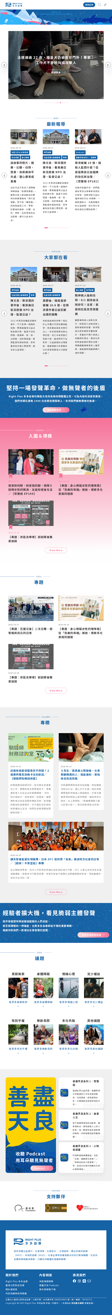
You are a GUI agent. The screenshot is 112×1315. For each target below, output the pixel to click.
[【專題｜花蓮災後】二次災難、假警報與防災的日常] (31, 608)
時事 (65, 157)
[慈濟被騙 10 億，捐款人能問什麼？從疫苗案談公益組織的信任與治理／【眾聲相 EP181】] (88, 136)
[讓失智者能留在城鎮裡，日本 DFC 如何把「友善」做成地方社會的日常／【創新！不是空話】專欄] (56, 824)
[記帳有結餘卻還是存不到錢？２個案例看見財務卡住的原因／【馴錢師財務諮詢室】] (30, 735)
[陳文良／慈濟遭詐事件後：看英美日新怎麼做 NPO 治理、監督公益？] (56, 136)
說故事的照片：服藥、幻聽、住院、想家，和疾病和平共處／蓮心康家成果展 (22, 172)
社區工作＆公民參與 (20, 152)
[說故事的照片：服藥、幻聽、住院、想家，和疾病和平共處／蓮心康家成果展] (24, 136)
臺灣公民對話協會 (15, 1285)
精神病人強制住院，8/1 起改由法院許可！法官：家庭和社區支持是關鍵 (87, 304)
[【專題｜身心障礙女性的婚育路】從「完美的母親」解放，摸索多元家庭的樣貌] (81, 461)
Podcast (80, 152)
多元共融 (15, 157)
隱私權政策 (11, 1289)
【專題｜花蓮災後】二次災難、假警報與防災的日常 (30, 631)
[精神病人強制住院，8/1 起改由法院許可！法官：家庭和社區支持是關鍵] (88, 274)
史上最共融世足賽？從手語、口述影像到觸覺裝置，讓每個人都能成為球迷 (56, 60)
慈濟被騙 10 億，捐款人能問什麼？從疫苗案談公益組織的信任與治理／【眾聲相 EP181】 (88, 172)
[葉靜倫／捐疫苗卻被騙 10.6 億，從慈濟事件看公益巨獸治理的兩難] (56, 274)
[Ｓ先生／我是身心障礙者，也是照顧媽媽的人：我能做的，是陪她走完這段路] (81, 735)
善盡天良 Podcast (49, 1285)
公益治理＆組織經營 (52, 157)
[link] (56, 65)
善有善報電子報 (47, 1289)
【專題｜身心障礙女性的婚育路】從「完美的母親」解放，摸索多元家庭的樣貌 (80, 489)
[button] (45, 102)
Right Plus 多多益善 (17, 1281)
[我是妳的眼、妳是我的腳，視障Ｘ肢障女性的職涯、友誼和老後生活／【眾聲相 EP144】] (31, 461)
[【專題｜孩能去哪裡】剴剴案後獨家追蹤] (31, 513)
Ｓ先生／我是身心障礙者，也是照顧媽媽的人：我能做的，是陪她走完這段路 (80, 774)
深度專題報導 (46, 1281)
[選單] (105, 5)
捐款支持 (89, 4)
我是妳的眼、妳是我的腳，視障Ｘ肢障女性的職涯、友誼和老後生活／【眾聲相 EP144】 (30, 489)
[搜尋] (99, 4)
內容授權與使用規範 (16, 1293)
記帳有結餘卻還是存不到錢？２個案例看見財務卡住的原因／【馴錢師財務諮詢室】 (30, 774)
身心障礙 (25, 157)
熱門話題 (47, 152)
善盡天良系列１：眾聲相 (86, 157)
